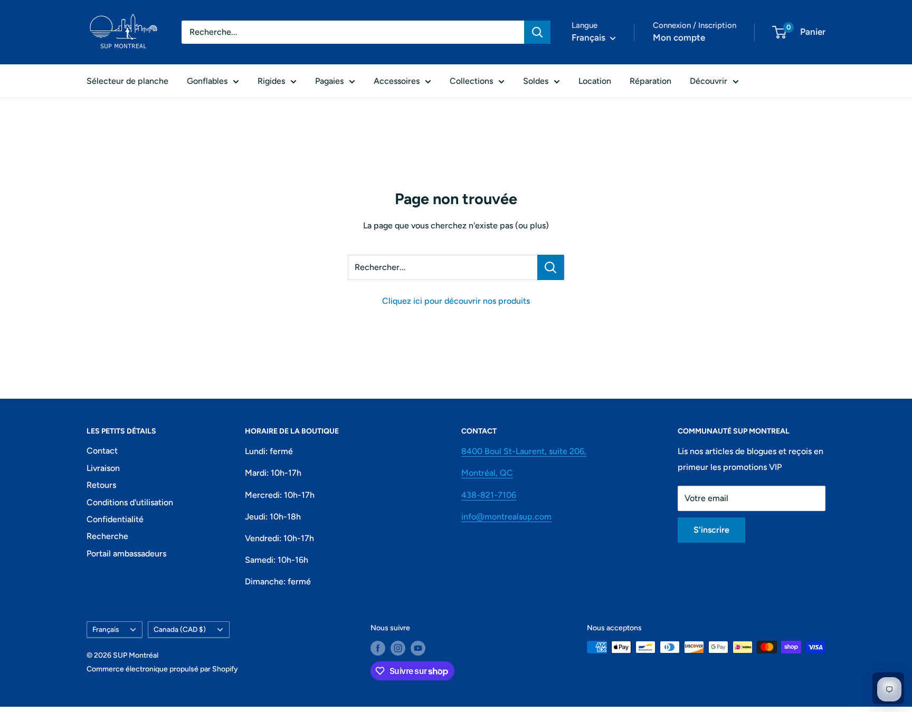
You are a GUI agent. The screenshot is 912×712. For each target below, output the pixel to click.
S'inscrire (711, 530)
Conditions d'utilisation (130, 502)
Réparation (650, 81)
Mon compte (679, 37)
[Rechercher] (537, 32)
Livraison (103, 468)
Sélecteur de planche (127, 81)
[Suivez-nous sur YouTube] (418, 648)
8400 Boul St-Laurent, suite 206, (523, 451)
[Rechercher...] (550, 267)
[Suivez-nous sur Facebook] (377, 648)
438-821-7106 (488, 495)
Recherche (107, 536)
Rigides (271, 81)
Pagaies (329, 81)
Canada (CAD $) (180, 629)
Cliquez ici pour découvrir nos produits (456, 301)
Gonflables (207, 81)
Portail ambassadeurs (126, 554)
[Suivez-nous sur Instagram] (398, 648)
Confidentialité (115, 519)
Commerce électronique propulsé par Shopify (162, 669)
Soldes (535, 81)
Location (594, 81)
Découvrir (708, 81)
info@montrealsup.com (506, 517)
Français (105, 629)
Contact (102, 451)
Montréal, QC (487, 473)
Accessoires (397, 81)
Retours (101, 485)
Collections (471, 81)
